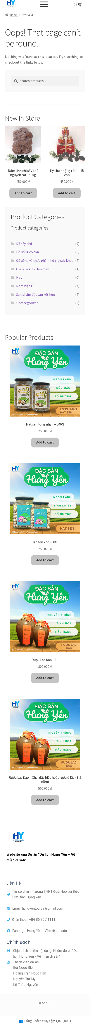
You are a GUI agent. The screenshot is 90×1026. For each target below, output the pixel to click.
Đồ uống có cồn (27, 252)
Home (14, 15)
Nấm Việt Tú (25, 286)
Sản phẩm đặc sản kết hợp (35, 294)
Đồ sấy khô (24, 243)
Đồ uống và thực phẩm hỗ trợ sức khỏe (44, 260)
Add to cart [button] (23, 193)
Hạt (19, 277)
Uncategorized (27, 303)
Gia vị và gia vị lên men (32, 269)
